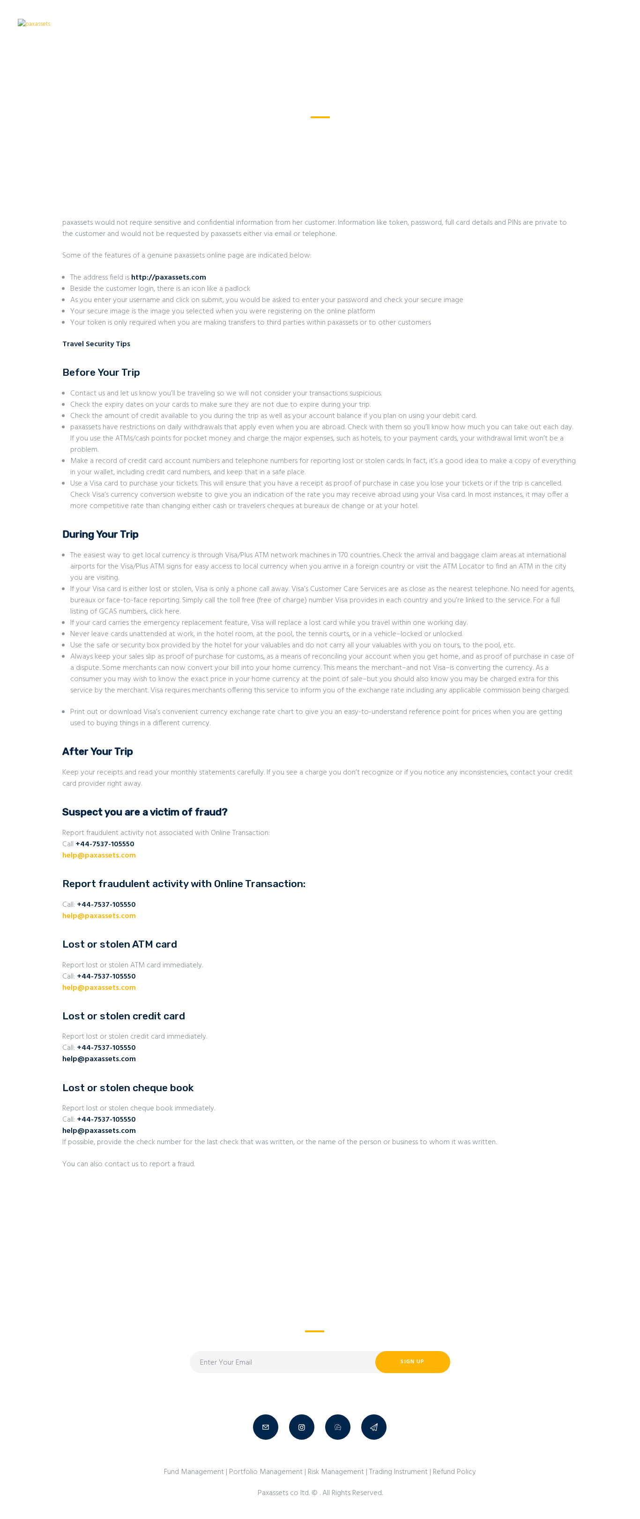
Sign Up (412, 1362)
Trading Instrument (398, 1472)
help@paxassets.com (99, 856)
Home (272, 129)
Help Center (310, 129)
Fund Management (194, 1472)
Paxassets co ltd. (285, 1493)
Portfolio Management (266, 1472)
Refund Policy (454, 1472)
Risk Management (336, 1472)
